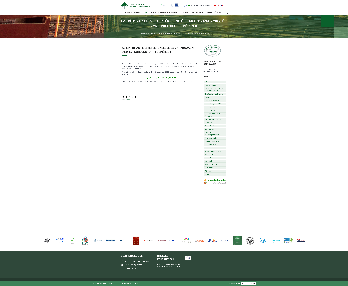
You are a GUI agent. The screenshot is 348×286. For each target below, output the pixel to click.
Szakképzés (209, 168)
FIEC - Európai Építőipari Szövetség (213, 115)
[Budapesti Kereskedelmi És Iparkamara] (47, 240)
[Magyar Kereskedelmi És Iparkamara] (97, 240)
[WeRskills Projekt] (300, 240)
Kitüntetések (209, 126)
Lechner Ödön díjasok (213, 141)
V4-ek (207, 174)
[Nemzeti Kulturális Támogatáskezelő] (148, 240)
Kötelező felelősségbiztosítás (212, 134)
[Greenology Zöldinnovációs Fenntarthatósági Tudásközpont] (72, 240)
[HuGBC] (85, 240)
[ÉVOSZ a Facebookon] (185, 5)
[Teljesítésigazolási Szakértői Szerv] (237, 240)
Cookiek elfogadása (248, 283)
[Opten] (174, 240)
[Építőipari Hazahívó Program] (212, 50)
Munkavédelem (210, 148)
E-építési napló (210, 85)
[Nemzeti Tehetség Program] (161, 240)
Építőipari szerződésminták (214, 94)
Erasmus (208, 97)
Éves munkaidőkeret (212, 101)
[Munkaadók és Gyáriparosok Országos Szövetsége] (135, 240)
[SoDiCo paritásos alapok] (199, 240)
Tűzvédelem (209, 171)
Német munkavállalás (213, 151)
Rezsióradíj (209, 161)
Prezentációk (209, 154)
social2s (128, 99)
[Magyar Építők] (123, 241)
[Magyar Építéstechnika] (110, 240)
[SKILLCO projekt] (186, 240)
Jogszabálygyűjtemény (213, 119)
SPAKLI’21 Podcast (211, 164)
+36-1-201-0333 (136, 268)
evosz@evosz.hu (137, 265)
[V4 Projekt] (262, 240)
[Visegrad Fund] (275, 240)
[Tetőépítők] (250, 240)
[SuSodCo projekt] (212, 240)
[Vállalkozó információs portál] (288, 240)
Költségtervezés (211, 138)
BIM (206, 82)
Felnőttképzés (210, 107)
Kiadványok (209, 122)
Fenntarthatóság (211, 110)
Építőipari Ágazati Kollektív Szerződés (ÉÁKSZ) (214, 90)
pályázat (208, 158)
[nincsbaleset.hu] (214, 181)
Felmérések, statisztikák (213, 104)
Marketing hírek (211, 144)
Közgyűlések (209, 129)
